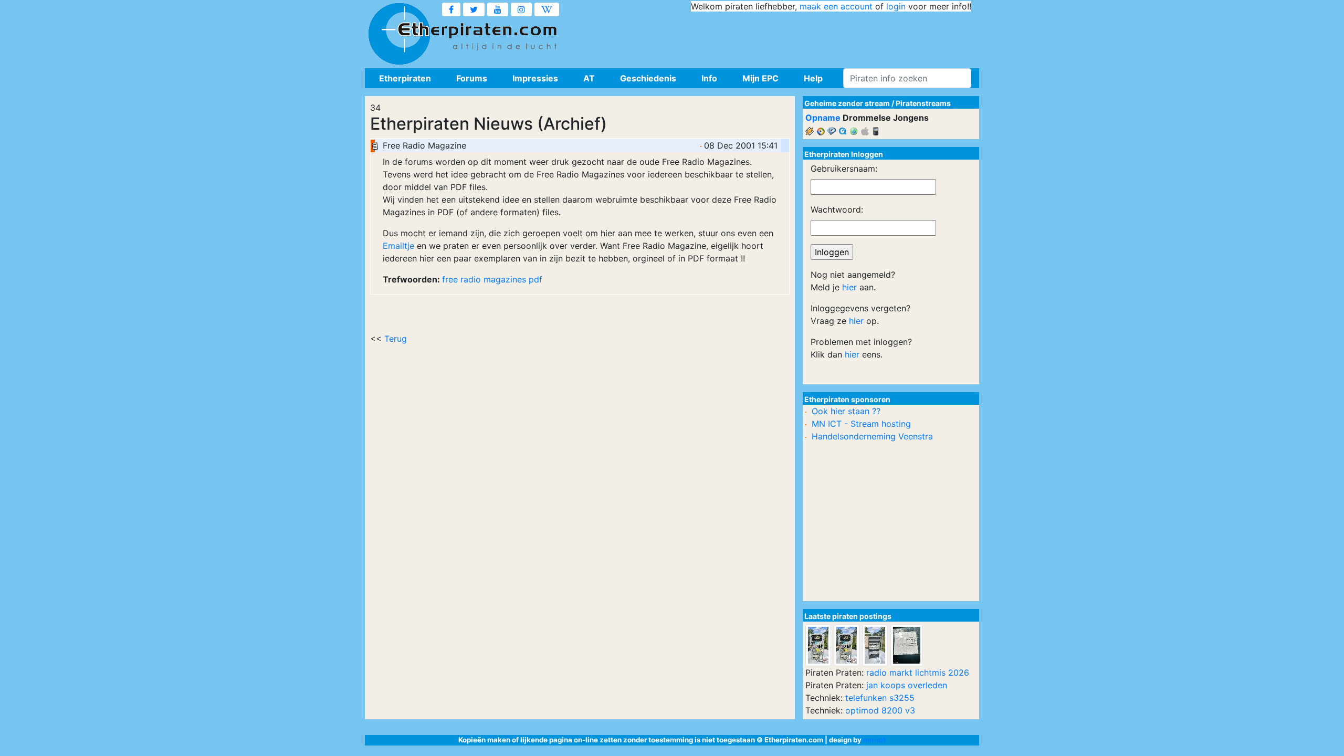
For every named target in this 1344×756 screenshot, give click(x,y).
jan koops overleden (906, 685)
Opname (823, 117)
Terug (395, 338)
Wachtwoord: (837, 209)
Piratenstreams (923, 103)
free (450, 279)
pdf (535, 279)
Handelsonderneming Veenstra (872, 436)
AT (589, 78)
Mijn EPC (760, 78)
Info (709, 78)
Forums (471, 78)
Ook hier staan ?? (846, 411)
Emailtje (398, 245)
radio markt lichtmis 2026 (917, 672)
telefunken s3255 (880, 697)
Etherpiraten (405, 78)
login (896, 6)
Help (813, 78)
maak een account (836, 6)
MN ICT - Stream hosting (861, 423)
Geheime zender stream (847, 103)
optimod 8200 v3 (880, 710)
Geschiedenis (648, 78)
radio (470, 279)
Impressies (535, 78)
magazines (505, 279)
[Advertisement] (780, 36)
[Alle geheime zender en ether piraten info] (399, 34)
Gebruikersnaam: (844, 168)
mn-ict (874, 740)
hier (849, 287)
